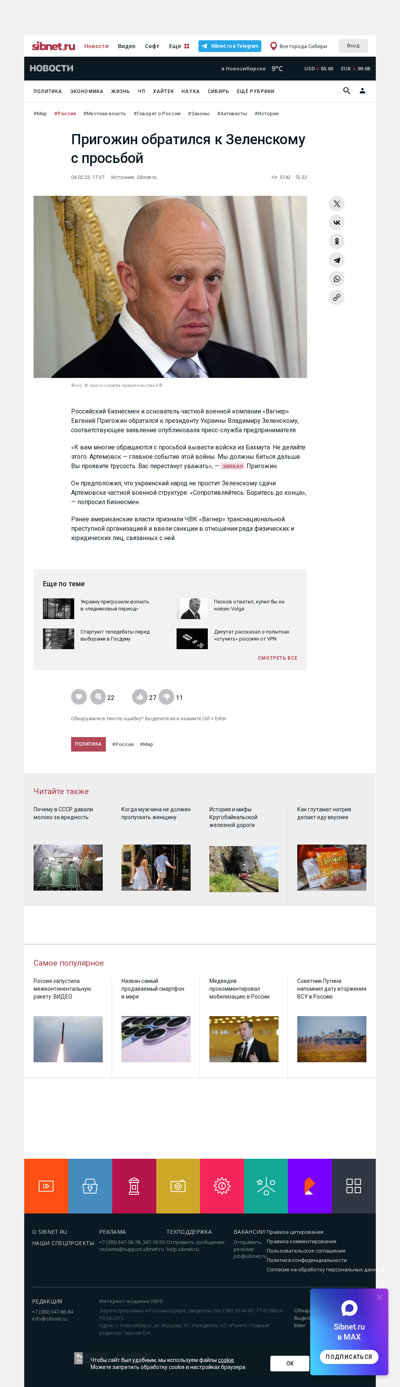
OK (290, 1363)
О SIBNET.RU (50, 1231)
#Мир (41, 113)
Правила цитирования (295, 1231)
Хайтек (163, 91)
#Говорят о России (158, 113)
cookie (226, 1360)
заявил (233, 466)
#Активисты (232, 113)
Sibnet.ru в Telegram (234, 46)
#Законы (199, 113)
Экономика (87, 91)
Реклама (112, 1231)
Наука (191, 91)
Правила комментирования (301, 1241)
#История (267, 113)
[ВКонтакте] (337, 222)
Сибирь (218, 91)
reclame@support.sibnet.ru (131, 1249)
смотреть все (278, 658)
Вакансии (249, 1231)
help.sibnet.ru (182, 1249)
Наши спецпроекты (63, 1243)
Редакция (47, 1301)
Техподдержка (189, 1231)
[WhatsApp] (337, 278)
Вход (353, 45)
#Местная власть (105, 113)
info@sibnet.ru (49, 1318)
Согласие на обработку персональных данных (325, 1269)
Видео (127, 46)
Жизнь (120, 91)
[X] (337, 203)
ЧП (141, 91)
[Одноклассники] (337, 241)
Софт (152, 46)
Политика (48, 91)
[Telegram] (337, 260)
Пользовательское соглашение (306, 1250)
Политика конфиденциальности (307, 1260)
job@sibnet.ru (250, 1256)
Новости (96, 46)
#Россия (65, 113)
